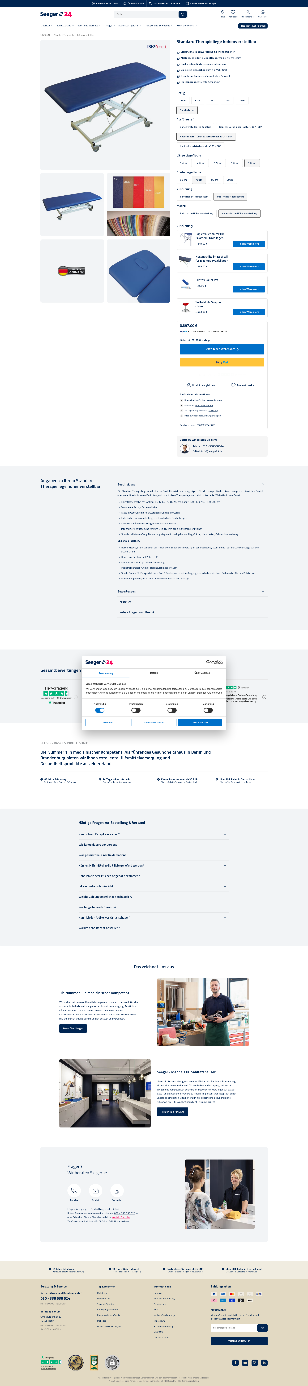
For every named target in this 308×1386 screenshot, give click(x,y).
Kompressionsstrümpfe (108, 1315)
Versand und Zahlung (164, 1299)
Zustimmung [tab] (106, 673)
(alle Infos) (213, 410)
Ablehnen (108, 722)
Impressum (159, 1321)
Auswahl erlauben (154, 722)
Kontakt (158, 1293)
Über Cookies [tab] (202, 672)
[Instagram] (255, 1363)
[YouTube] (245, 1363)
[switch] (136, 710)
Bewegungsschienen (107, 1310)
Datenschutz (160, 1304)
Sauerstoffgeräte (105, 1304)
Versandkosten (214, 400)
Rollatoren (102, 1293)
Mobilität (101, 1321)
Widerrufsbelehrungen (165, 1315)
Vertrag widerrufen (239, 1341)
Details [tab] (154, 672)
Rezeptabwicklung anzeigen (207, 415)
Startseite (45, 35)
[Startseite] (56, 14)
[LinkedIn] (264, 1363)
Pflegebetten (103, 1299)
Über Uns (158, 1332)
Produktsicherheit (204, 405)
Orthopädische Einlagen (109, 1326)
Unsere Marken (161, 1338)
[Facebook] (235, 1363)
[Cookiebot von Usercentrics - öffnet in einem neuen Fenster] (209, 662)
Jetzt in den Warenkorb (220, 349)
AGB (156, 1310)
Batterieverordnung (163, 1326)
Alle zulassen (200, 722)
